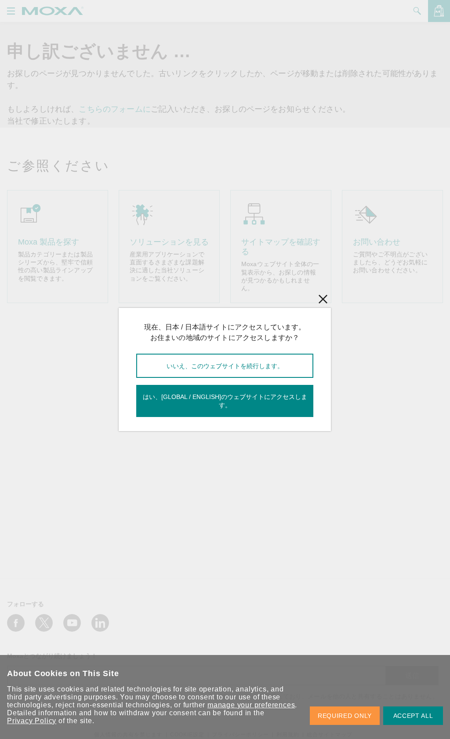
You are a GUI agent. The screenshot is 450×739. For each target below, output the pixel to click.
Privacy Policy (31, 720)
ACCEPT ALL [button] (413, 715)
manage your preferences (251, 705)
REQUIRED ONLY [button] (345, 715)
